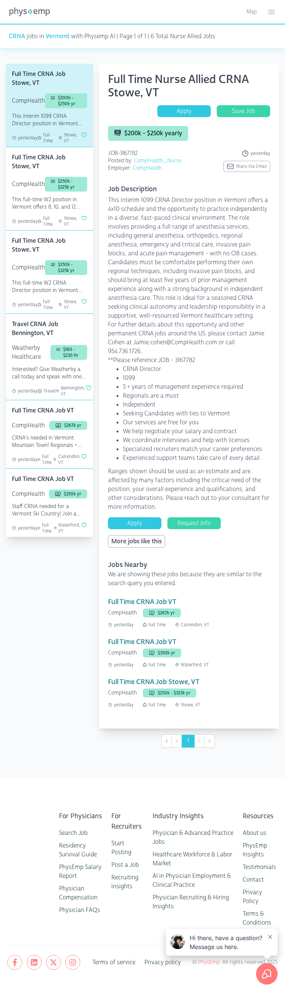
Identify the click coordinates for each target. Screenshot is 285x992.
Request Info (194, 523)
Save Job (243, 111)
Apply (184, 111)
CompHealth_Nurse (157, 160)
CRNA (17, 36)
